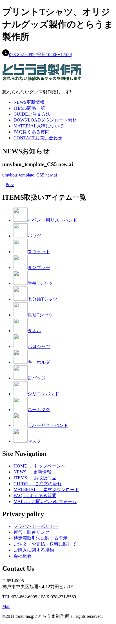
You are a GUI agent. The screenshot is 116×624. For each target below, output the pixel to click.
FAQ (32, 131)
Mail (6, 606)
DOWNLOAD (45, 120)
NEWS (29, 102)
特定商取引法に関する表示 (41, 538)
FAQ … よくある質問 (35, 495)
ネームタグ (39, 409)
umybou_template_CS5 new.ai (29, 175)
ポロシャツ (39, 346)
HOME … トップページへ (39, 466)
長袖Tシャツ (40, 314)
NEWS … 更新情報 (32, 471)
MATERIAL (39, 126)
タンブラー (39, 267)
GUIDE (32, 114)
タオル (34, 330)
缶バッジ (37, 378)
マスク (34, 441)
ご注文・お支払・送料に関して (45, 544)
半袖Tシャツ (40, 283)
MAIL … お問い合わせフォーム (45, 501)
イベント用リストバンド (52, 220)
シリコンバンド (43, 393)
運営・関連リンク (32, 532)
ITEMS (29, 108)
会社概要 (23, 556)
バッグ (34, 235)
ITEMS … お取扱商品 (35, 477)
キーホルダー (41, 362)
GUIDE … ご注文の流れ (38, 483)
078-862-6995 (40, 54)
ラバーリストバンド (48, 425)
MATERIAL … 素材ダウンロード (46, 489)
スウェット (39, 251)
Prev (10, 184)
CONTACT (38, 137)
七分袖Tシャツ (42, 299)
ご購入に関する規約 (34, 550)
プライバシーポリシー (36, 526)
